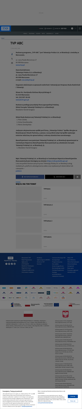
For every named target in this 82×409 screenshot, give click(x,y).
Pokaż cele (72, 401)
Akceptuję (72, 396)
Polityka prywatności (27, 406)
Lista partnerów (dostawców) (45, 402)
